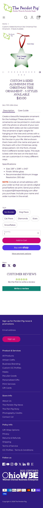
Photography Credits (12, 413)
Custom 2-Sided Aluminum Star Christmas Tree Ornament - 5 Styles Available (19, 28)
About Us (6, 401)
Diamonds (23, 218)
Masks (5, 372)
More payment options (21, 254)
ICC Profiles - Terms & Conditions (17, 450)
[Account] (32, 16)
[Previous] (3, 72)
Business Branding (11, 364)
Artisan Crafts (8, 360)
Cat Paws (8, 218)
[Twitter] (20, 464)
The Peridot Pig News (12, 405)
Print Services (8, 384)
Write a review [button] (21, 288)
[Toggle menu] (3, 17)
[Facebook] (3, 464)
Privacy (5, 434)
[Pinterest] (16, 464)
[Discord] (28, 464)
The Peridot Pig (21, 501)
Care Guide (23, 110)
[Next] (39, 72)
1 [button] (8, 72)
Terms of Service (10, 446)
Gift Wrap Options (10, 430)
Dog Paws (24, 212)
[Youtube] (7, 464)
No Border (9, 212)
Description (8, 110)
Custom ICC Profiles (11, 368)
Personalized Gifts (10, 380)
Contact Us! (7, 417)
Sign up (11, 339)
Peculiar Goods (9, 376)
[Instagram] (12, 464)
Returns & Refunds (11, 438)
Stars (35, 218)
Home (4, 24)
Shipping (6, 442)
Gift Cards (7, 388)
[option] (21, 51)
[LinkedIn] (24, 464)
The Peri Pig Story (10, 409)
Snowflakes (9, 225)
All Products (8, 356)
